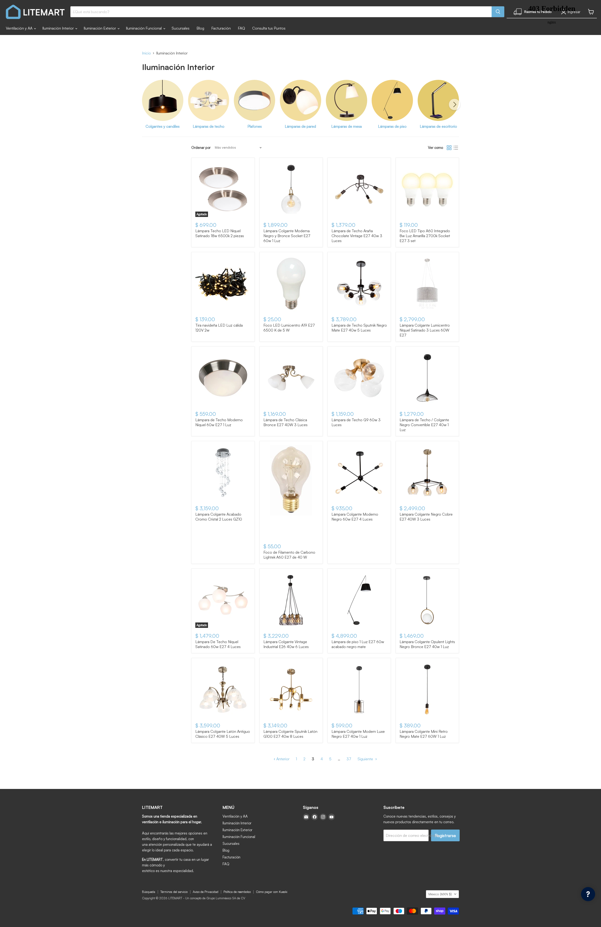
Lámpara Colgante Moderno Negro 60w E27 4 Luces (354, 516)
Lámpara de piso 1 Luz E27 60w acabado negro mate (357, 644)
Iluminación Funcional (144, 28)
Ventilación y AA (19, 28)
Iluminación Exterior (100, 28)
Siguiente (366, 759)
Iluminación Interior (58, 28)
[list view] (455, 147)
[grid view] (449, 147)
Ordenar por (201, 148)
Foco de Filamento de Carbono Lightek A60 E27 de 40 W (289, 555)
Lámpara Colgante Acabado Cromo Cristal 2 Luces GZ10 (218, 516)
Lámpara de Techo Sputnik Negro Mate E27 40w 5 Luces (359, 327)
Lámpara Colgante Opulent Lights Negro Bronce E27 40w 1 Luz (427, 644)
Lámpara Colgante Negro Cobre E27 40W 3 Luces (426, 516)
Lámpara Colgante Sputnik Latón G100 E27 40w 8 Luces (290, 734)
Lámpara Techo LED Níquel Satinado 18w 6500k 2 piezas (219, 233)
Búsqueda (148, 892)
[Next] (454, 104)
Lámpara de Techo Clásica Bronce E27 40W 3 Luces (285, 422)
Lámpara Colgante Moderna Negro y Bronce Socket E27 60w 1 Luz (286, 235)
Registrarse (445, 835)
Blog (200, 28)
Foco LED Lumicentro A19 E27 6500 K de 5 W (289, 327)
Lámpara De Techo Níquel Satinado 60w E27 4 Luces (218, 644)
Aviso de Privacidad (205, 892)
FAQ (241, 28)
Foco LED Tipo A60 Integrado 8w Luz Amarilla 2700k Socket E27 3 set (425, 235)
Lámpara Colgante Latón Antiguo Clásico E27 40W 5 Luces (222, 734)
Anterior (282, 759)
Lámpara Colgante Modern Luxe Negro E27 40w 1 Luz (358, 734)
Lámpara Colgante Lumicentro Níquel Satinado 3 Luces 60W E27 (425, 330)
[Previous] (146, 104)
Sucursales (180, 28)
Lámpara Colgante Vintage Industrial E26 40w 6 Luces (286, 644)
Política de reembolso (237, 892)
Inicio (146, 53)
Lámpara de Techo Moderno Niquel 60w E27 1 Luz (219, 422)
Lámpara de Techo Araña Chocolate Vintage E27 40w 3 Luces (356, 235)
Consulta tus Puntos (268, 28)
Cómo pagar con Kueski (271, 892)
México (440, 894)
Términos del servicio (174, 892)
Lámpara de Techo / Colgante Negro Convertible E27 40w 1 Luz (424, 424)
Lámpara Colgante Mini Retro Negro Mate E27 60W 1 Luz (424, 734)
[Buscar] (498, 11)
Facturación (221, 28)
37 (349, 759)
